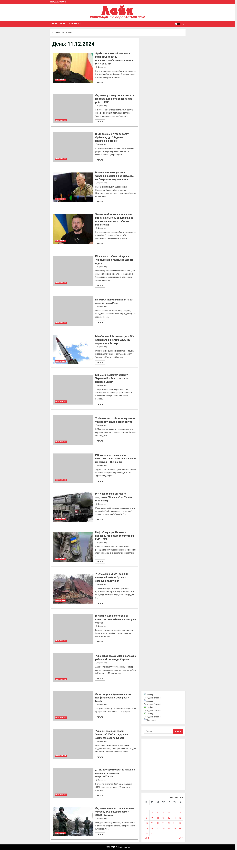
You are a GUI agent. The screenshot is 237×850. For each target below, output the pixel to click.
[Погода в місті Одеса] (163, 713)
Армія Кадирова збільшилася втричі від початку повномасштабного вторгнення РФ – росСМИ (73, 68)
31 (152, 833)
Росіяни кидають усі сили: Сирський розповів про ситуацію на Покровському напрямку (73, 187)
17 (152, 823)
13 (169, 818)
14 (174, 818)
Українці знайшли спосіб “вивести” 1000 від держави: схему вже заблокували (73, 744)
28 (174, 828)
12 (163, 818)
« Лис (146, 838)
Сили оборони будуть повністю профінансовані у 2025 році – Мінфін (73, 706)
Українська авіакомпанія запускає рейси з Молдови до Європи (73, 667)
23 (147, 828)
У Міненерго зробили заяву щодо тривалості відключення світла (73, 430)
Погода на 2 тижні (152, 698)
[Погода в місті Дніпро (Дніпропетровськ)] (163, 701)
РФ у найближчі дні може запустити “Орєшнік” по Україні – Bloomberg (73, 507)
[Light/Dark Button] (177, 24)
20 (169, 823)
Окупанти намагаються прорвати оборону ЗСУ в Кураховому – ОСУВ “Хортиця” (73, 821)
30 (147, 833)
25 (158, 828)
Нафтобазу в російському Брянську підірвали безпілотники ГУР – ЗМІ (73, 547)
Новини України (57, 24)
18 (158, 823)
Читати (100, 83)
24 (152, 828)
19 (163, 823)
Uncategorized (60, 120)
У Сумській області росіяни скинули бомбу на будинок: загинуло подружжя (73, 589)
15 (180, 818)
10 (152, 818)
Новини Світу (75, 24)
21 (174, 823)
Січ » (181, 838)
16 (147, 823)
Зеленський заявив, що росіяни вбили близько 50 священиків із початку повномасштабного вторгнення (73, 229)
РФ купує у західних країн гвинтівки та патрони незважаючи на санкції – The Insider (73, 468)
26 (163, 828)
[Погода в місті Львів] (163, 707)
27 (169, 828)
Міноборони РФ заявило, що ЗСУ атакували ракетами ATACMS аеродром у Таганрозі (73, 349)
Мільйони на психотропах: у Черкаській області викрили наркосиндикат (73, 390)
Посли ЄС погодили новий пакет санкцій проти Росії (73, 311)
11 (158, 818)
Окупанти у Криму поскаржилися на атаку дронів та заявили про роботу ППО (73, 108)
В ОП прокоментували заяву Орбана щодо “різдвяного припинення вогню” (73, 147)
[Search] (182, 24)
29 (180, 828)
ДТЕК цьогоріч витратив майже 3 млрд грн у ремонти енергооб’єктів (73, 783)
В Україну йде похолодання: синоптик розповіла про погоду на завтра (73, 629)
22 (180, 823)
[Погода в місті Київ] (163, 694)
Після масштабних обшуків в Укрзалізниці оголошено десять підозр (73, 271)
